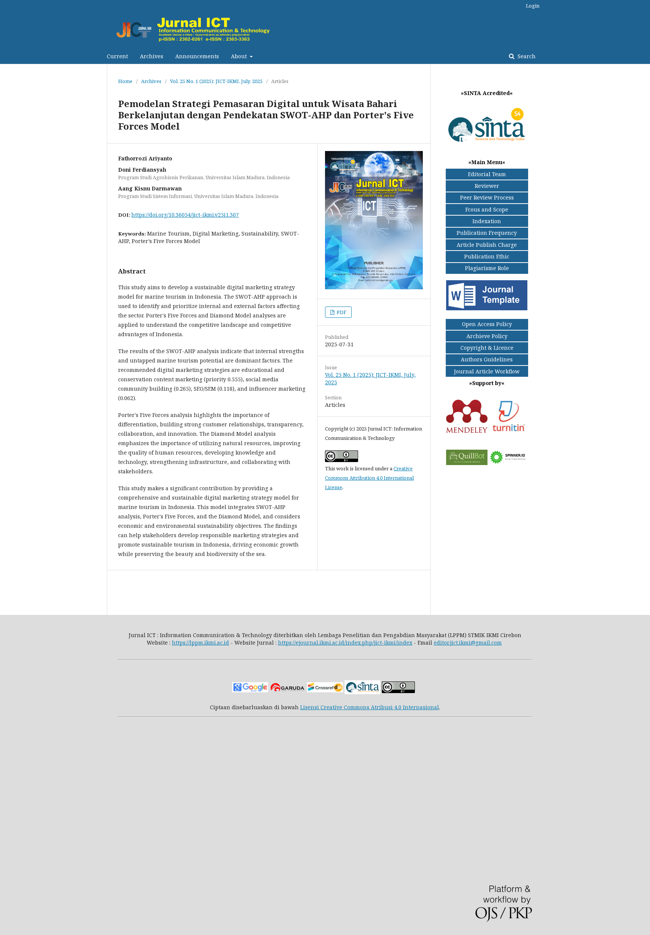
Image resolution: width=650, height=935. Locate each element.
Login (532, 5)
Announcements (197, 56)
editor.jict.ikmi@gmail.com (468, 642)
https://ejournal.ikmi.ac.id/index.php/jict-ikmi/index (345, 642)
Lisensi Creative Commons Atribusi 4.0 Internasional (369, 707)
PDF (341, 312)
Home (125, 81)
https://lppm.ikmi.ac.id (200, 642)
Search (526, 56)
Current (117, 56)
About (239, 56)
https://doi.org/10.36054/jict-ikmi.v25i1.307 (185, 214)
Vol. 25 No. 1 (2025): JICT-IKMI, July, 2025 (216, 81)
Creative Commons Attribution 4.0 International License (369, 478)
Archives (151, 56)
